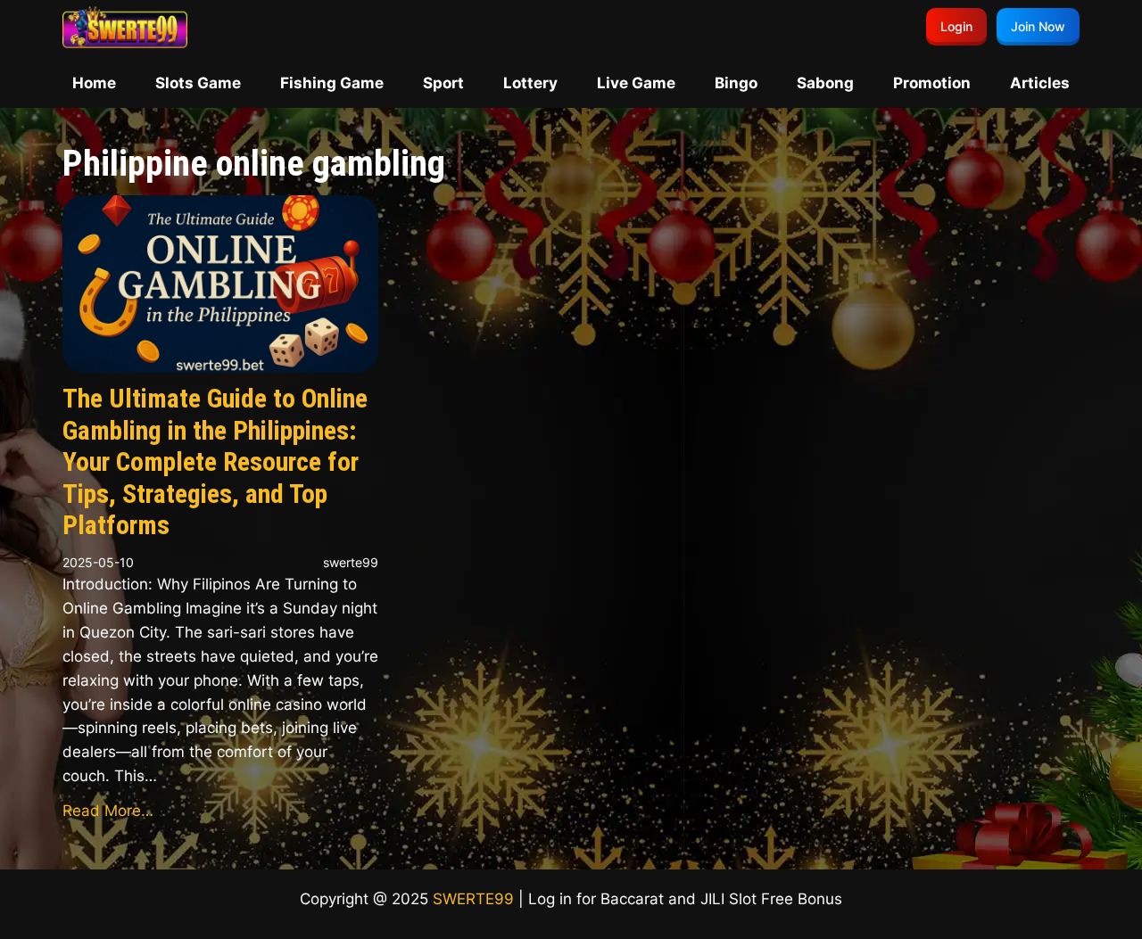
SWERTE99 (473, 899)
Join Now (1038, 26)
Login (956, 26)
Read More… (107, 811)
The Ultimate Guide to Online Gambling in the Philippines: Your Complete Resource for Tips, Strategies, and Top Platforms (215, 461)
